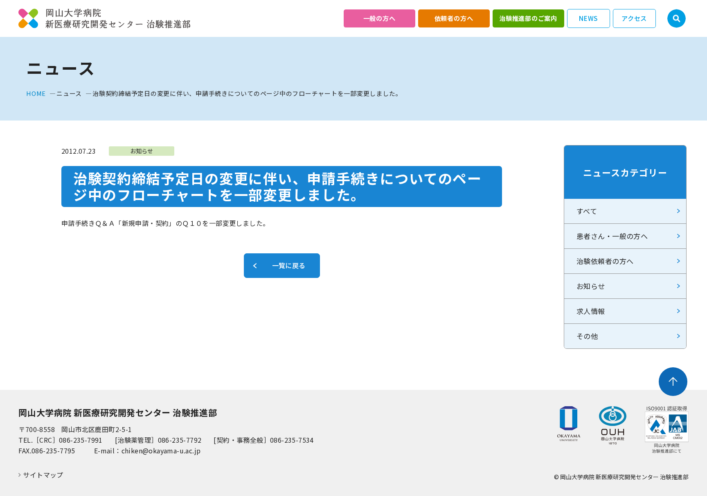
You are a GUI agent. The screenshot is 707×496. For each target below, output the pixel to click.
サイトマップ (43, 475)
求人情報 (590, 311)
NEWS (588, 18)
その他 (587, 336)
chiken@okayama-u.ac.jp (161, 450)
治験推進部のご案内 (528, 18)
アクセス (634, 18)
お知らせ (590, 286)
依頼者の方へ (454, 18)
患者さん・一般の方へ (612, 236)
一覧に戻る (289, 265)
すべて (586, 211)
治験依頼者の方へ (604, 261)
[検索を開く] (676, 18)
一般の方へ (379, 18)
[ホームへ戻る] (104, 19)
